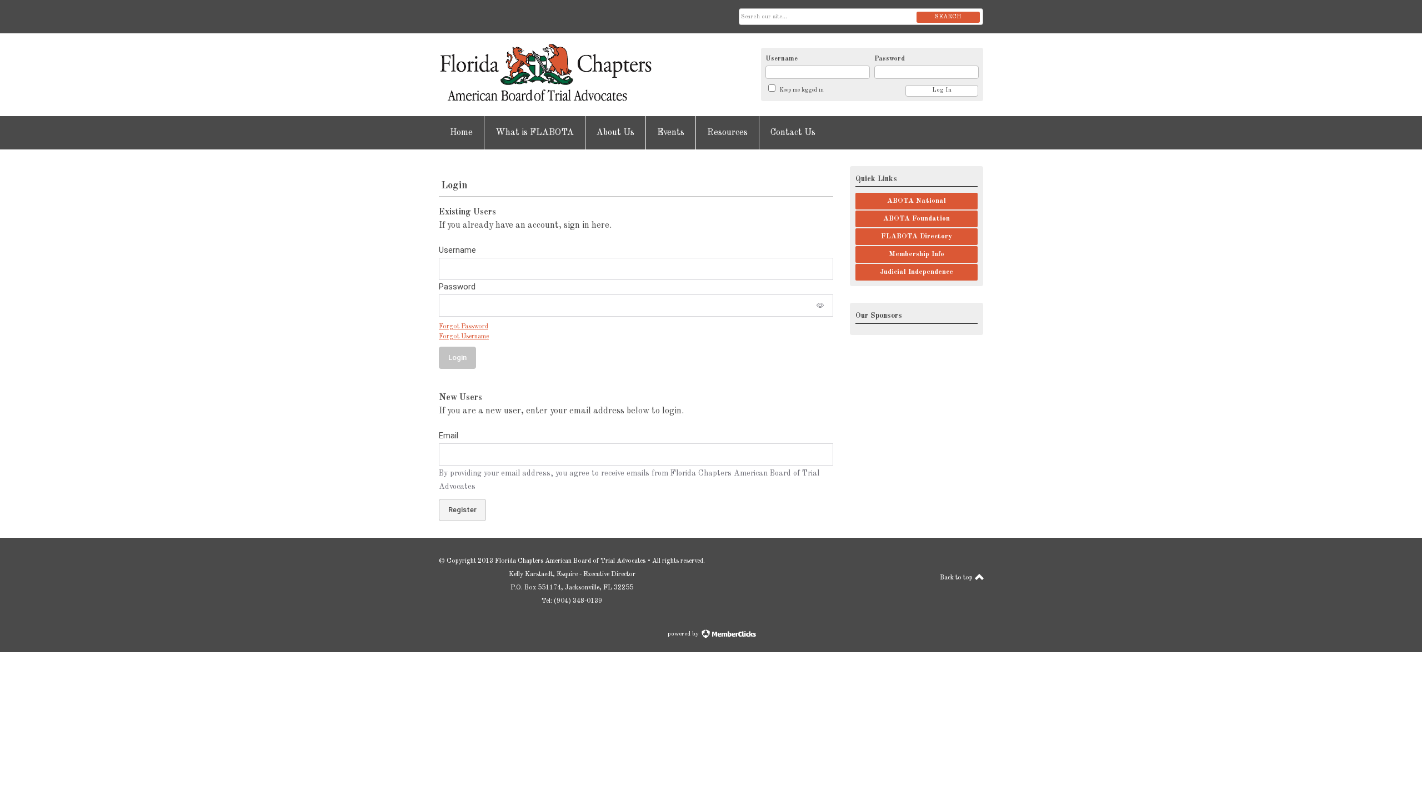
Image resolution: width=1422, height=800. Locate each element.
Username (781, 59)
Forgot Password (463, 326)
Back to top (957, 577)
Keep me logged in (801, 90)
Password (889, 59)
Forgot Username (464, 336)
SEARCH (948, 17)
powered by (684, 634)
